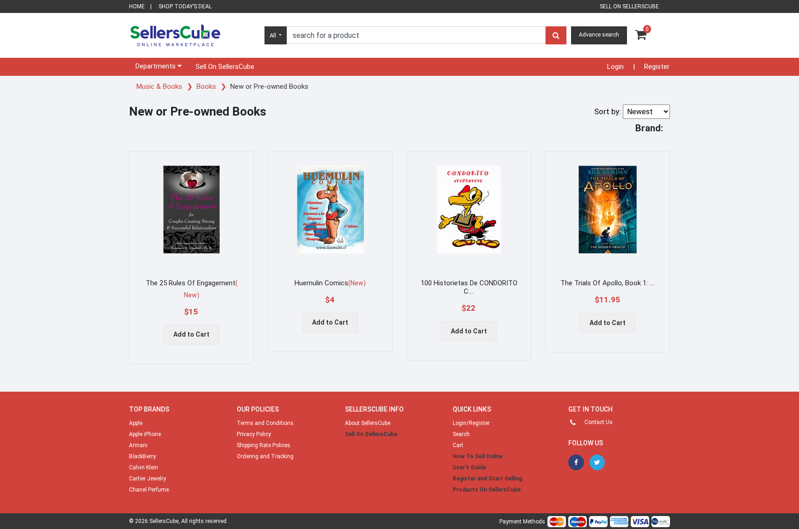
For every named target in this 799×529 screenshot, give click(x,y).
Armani (138, 445)
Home (137, 6)
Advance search (599, 34)
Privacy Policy (254, 434)
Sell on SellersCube (629, 6)
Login (615, 66)
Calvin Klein (143, 467)
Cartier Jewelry (147, 478)
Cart (458, 445)
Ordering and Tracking (265, 456)
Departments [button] (156, 66)
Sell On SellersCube (225, 66)
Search (461, 434)
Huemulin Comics (330, 283)
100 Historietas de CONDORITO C (469, 287)
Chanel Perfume (149, 489)
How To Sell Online (478, 456)
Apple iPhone (145, 434)
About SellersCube (367, 423)
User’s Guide (469, 467)
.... (471, 291)
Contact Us (598, 422)
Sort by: (607, 111)
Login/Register (471, 423)
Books (207, 86)
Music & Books (160, 86)
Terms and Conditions (265, 423)
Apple (135, 423)
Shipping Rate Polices (263, 445)
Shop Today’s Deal (185, 6)
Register (657, 66)
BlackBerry (142, 456)
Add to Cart (191, 334)
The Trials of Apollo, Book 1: (607, 283)
